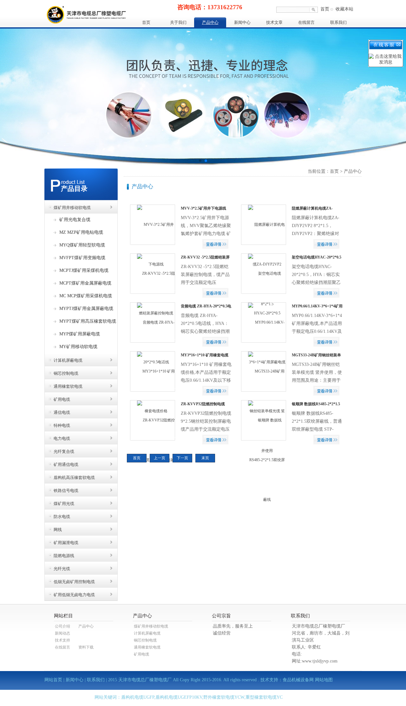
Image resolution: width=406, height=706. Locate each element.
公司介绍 (62, 626)
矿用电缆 (62, 399)
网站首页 (53, 679)
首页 (324, 9)
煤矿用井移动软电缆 (72, 207)
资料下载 (86, 647)
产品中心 (210, 22)
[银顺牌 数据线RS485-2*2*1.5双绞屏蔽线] (263, 459)
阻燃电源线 (64, 555)
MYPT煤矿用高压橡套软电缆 (87, 321)
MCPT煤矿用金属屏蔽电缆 (85, 283)
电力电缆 (62, 438)
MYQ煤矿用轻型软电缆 (82, 245)
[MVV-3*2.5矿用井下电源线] (152, 244)
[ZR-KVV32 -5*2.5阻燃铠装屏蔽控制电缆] (152, 293)
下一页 (182, 458)
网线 (58, 529)
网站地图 (324, 679)
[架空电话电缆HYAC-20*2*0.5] (263, 293)
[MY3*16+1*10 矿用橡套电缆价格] (152, 390)
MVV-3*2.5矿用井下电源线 (203, 208)
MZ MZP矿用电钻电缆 (81, 232)
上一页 (159, 458)
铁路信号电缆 (66, 490)
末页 (205, 458)
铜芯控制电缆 (66, 373)
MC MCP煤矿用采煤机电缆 (85, 295)
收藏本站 (344, 9)
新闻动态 (62, 633)
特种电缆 (62, 425)
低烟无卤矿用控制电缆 (74, 581)
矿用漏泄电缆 (66, 542)
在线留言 (306, 22)
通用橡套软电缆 (68, 386)
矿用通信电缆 (66, 464)
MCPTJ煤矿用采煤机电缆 (83, 270)
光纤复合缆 (64, 451)
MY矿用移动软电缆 (78, 346)
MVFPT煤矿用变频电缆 (82, 257)
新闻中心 (242, 22)
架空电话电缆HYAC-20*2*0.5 (316, 257)
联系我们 (338, 22)
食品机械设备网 (298, 679)
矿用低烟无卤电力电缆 (74, 594)
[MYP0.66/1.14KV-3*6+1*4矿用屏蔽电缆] (263, 342)
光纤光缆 (62, 568)
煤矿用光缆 (64, 503)
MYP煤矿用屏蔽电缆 (79, 334)
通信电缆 (62, 412)
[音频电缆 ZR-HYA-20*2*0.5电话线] (152, 342)
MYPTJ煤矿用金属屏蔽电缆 (86, 308)
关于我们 (178, 22)
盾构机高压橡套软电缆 (74, 477)
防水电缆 (62, 516)
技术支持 (62, 640)
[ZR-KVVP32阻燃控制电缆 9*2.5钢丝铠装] (152, 439)
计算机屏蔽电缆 (68, 360)
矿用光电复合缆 (74, 219)
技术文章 (274, 22)
